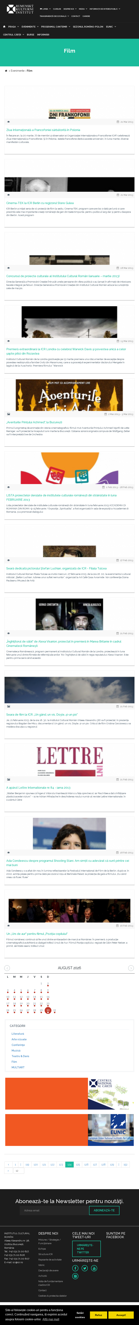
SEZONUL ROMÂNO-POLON (88, 27)
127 (95, 1164)
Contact (75, 16)
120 (36, 1164)
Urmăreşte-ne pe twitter (85, 1249)
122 (52, 1164)
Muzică (16, 1050)
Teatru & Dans (20, 1056)
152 (125, 1164)
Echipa (42, 1248)
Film (14, 1061)
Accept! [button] (121, 1315)
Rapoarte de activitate (50, 1259)
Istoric (41, 1265)
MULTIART (18, 1067)
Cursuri (57, 9)
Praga (12, 27)
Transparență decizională (53, 16)
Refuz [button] (98, 1315)
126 (86, 1164)
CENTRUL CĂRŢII (12, 34)
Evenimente (28, 27)
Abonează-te (104, 1210)
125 (78, 1164)
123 (61, 1164)
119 (27, 1164)
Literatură (18, 1033)
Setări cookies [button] (80, 1315)
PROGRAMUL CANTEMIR (54, 27)
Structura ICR (45, 1254)
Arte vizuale (19, 1039)
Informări (43, 34)
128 (103, 1164)
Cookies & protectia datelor (52, 1295)
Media (82, 9)
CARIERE (86, 16)
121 (44, 1164)
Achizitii (42, 1276)
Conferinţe (18, 1045)
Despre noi (69, 9)
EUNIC (109, 27)
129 (112, 1164)
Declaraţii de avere (48, 1270)
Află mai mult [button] (51, 1319)
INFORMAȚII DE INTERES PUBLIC (104, 9)
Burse (30, 34)
